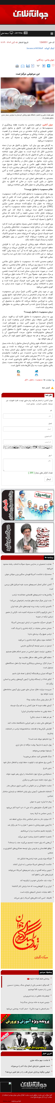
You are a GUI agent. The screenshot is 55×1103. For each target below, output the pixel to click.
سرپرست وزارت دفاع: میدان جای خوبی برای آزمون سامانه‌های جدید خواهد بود (28, 691)
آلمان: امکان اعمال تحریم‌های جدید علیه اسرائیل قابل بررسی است (29, 586)
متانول (31, 379)
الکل (26, 379)
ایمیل (50, 423)
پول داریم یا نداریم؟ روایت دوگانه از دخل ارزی (33, 744)
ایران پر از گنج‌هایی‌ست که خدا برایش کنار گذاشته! (31, 886)
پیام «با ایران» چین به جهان (40, 801)
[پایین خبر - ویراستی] (36, 372)
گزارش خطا (46, 387)
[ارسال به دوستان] (22, 66)
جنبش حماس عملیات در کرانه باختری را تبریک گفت (31, 628)
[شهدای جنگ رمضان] (27, 505)
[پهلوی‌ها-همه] (27, 1041)
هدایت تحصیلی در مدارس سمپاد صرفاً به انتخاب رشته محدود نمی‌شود (28, 566)
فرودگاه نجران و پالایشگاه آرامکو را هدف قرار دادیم (31, 673)
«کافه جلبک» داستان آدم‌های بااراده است (35, 892)
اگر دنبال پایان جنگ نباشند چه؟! (39, 699)
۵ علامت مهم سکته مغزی (40, 1060)
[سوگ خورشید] (27, 537)
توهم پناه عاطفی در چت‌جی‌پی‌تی (36, 995)
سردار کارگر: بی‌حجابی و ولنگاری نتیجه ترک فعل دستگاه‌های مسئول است (29, 665)
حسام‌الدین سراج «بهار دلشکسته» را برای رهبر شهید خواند (28, 774)
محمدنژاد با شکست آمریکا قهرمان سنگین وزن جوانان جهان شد (29, 576)
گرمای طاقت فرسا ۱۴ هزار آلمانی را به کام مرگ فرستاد (30, 705)
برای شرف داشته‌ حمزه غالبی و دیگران (36, 779)
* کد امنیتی (48, 436)
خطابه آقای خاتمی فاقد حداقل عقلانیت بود (35, 657)
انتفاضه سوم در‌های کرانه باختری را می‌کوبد (34, 640)
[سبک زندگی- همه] (27, 935)
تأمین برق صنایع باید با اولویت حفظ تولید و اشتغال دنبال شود (27, 762)
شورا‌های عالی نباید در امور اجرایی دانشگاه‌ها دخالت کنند (29, 723)
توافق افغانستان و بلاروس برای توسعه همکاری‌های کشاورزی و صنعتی (28, 850)
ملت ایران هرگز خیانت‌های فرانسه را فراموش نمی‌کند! (30, 600)
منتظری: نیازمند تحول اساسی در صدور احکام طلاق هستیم (28, 651)
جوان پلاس (49, 60)
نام (51, 410)
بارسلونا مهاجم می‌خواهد (41, 750)
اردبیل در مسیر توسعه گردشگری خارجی (35, 645)
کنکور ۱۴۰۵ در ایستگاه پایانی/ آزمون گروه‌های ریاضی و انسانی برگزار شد (28, 681)
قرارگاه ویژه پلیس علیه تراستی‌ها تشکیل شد (34, 858)
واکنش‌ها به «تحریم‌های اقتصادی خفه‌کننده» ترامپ (31, 594)
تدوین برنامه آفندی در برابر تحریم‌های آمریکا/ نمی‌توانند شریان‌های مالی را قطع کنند (30, 872)
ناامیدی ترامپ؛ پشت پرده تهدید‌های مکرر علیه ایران (31, 606)
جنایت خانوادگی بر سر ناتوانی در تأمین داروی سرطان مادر (28, 785)
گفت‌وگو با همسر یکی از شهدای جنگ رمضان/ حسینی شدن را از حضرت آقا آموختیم (29, 987)
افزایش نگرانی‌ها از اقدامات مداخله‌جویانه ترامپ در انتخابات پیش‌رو (29, 731)
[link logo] (22, 13)
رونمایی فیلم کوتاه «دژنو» (39, 978)
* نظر (50, 455)
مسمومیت (39, 379)
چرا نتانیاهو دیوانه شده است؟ (39, 739)
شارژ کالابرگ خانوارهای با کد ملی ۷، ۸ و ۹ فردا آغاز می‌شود (28, 807)
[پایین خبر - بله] (18, 372)
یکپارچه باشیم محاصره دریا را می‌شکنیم (36, 830)
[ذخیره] (27, 65)
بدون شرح (47, 768)
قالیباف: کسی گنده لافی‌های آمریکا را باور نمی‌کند (32, 898)
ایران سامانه (7, 1101)
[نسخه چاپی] (17, 66)
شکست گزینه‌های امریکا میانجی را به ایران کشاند (32, 864)
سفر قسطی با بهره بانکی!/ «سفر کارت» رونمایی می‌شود (27, 1008)
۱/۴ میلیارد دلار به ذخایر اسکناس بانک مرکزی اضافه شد (30, 819)
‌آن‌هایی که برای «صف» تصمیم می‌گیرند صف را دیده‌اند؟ (29, 842)
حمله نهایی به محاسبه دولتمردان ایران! (36, 711)
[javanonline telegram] (48, 65)
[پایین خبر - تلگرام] (36, 375)
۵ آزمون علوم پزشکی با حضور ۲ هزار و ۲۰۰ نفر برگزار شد (29, 825)
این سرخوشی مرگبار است (27, 74)
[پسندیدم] (53, 65)
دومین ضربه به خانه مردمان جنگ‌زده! (34, 1002)
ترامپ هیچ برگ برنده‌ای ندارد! (39, 634)
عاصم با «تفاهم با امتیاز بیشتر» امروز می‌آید (34, 836)
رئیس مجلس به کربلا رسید (40, 813)
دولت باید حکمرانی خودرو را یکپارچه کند (35, 880)
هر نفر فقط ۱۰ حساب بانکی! (40, 717)
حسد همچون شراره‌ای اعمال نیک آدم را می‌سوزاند (30, 1066)
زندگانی (40, 60)
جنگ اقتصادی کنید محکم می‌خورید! (37, 756)
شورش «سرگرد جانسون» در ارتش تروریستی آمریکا (31, 622)
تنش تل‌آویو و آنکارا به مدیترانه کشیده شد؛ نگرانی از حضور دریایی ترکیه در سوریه (29, 614)
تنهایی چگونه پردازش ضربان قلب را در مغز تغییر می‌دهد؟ (27, 1072)
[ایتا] (18, 375)
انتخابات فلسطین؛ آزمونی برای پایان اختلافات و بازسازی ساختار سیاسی (28, 793)
